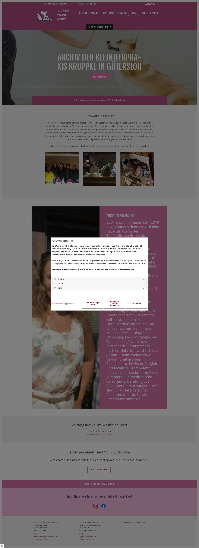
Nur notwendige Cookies (93, 304)
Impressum (70, 304)
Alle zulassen (136, 303)
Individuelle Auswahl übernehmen (114, 304)
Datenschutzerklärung (59, 304)
